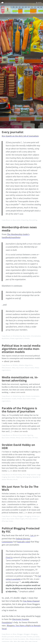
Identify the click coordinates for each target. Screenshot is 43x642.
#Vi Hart (35, 438)
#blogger (20, 634)
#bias (14, 634)
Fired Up (9, 557)
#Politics (15, 365)
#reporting (24, 220)
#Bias (14, 368)
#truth (15, 479)
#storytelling (33, 220)
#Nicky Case (20, 438)
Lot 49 (33, 535)
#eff (3, 639)
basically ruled (23, 542)
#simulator (28, 438)
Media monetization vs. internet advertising (20, 378)
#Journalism (20, 368)
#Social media (29, 368)
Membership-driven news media (19, 228)
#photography (27, 477)
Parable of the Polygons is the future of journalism (19, 409)
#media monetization (32, 396)
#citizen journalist (20, 637)
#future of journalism (20, 435)
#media (26, 338)
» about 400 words (33, 513)
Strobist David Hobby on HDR (18, 446)
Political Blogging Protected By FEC (20, 529)
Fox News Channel (31, 601)
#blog (15, 516)
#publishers (6, 338)
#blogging (27, 516)
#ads (23, 396)
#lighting (19, 477)
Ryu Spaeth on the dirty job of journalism (20, 136)
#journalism (17, 220)
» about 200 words (20, 431)
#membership (17, 336)
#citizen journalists (33, 637)
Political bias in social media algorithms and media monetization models (21, 349)
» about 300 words (11, 361)
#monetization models (9, 399)
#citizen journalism (8, 637)
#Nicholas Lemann (31, 519)
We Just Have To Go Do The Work (20, 488)
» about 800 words (18, 471)
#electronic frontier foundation (15, 639)
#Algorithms (29, 365)
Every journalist (12, 132)
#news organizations (17, 338)
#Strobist (10, 479)
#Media (21, 365)
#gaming (30, 435)
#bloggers (20, 516)
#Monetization (6, 368)
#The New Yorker (7, 521)
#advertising (17, 396)
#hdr (24, 475)
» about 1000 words (17, 392)
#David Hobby (17, 475)
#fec (27, 639)
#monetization (36, 336)
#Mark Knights (20, 519)
